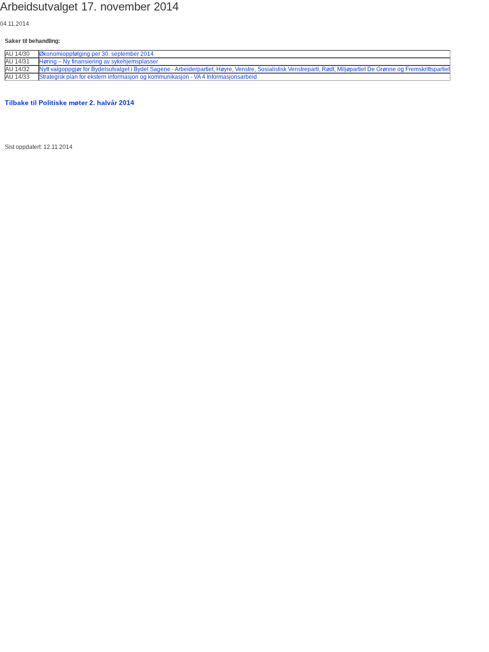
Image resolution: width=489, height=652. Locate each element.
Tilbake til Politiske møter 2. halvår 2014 (69, 102)
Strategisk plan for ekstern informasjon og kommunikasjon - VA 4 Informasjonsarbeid (148, 77)
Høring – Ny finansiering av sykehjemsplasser (98, 61)
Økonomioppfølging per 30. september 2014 (96, 54)
